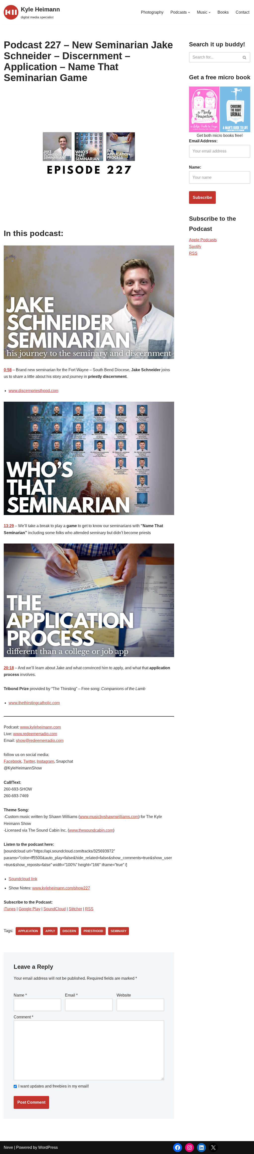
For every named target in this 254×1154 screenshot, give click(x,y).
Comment (23, 1017)
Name (20, 995)
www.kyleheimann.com (40, 727)
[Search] (244, 57)
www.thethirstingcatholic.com (34, 703)
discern (69, 931)
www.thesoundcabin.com (91, 830)
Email (71, 995)
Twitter (29, 761)
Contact (242, 12)
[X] (213, 1147)
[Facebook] (177, 1147)
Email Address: (203, 141)
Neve (8, 1147)
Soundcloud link (23, 879)
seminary (119, 931)
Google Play (29, 909)
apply (50, 931)
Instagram (45, 761)
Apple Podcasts (203, 240)
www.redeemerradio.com (35, 734)
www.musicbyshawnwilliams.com (109, 817)
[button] (189, 12)
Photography (152, 12)
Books (223, 12)
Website (124, 995)
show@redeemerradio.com (40, 740)
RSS (89, 909)
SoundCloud (54, 909)
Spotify (195, 246)
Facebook (12, 761)
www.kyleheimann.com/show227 (61, 888)
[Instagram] (189, 1147)
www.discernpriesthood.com (33, 391)
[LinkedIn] (201, 1147)
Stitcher (75, 909)
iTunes (10, 909)
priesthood (93, 931)
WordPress (48, 1147)
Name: (195, 167)
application (28, 931)
